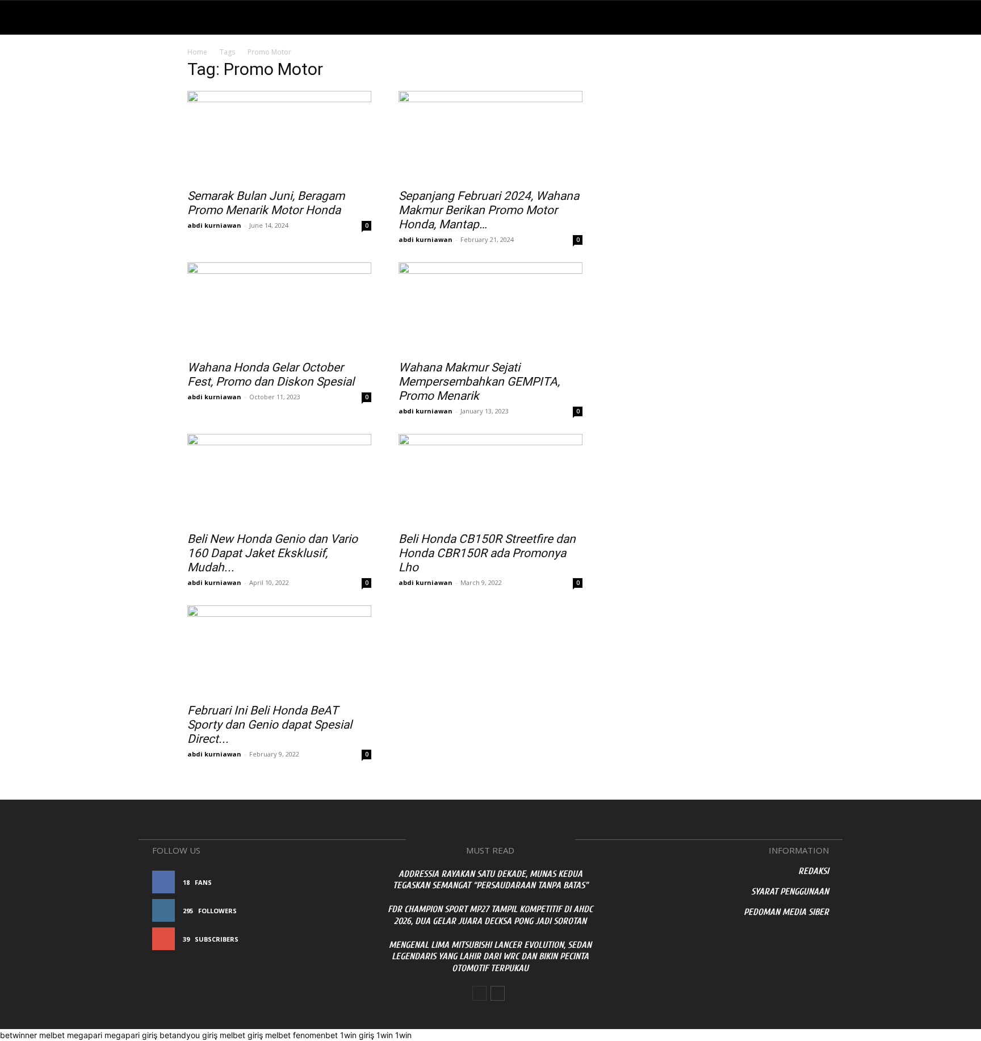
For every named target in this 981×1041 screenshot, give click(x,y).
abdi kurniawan (214, 225)
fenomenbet (315, 1035)
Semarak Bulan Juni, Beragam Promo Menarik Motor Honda (266, 203)
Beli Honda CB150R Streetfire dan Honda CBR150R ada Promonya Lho (487, 553)
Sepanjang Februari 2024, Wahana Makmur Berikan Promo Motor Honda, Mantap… (489, 210)
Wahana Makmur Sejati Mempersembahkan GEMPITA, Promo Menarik (479, 382)
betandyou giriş (188, 1035)
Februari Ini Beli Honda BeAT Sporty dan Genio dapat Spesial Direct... (269, 725)
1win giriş (357, 1035)
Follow (346, 910)
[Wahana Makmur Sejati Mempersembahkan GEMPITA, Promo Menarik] (490, 307)
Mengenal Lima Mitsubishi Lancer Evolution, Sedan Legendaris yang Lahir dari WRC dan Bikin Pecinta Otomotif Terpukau (490, 957)
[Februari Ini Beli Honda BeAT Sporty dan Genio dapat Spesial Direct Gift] (279, 650)
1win (384, 1035)
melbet (52, 1035)
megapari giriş (130, 1035)
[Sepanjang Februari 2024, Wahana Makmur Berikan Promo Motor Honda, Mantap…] (490, 136)
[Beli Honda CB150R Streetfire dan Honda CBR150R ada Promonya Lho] (490, 479)
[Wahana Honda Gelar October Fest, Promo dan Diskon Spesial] (279, 307)
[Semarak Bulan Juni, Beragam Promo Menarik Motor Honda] (279, 136)
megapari (84, 1035)
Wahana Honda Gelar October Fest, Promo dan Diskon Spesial (270, 374)
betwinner (18, 1035)
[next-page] (498, 993)
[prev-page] (479, 993)
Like (352, 882)
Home (197, 52)
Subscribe (341, 939)
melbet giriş (241, 1035)
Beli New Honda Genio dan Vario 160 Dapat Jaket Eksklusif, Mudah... (272, 553)
